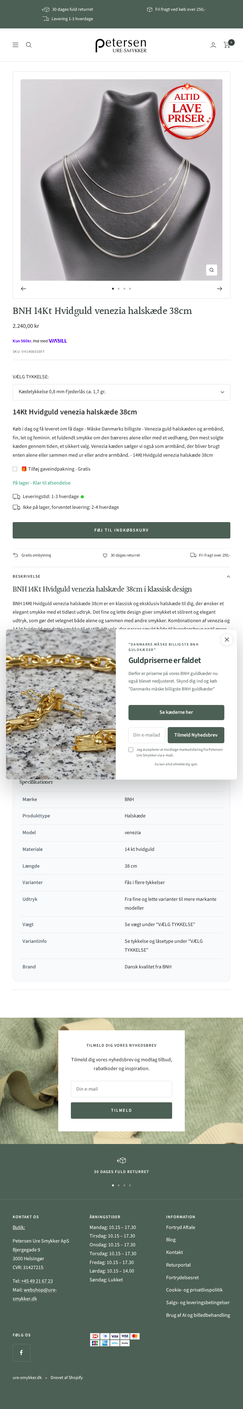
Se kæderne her (176, 712)
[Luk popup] (227, 639)
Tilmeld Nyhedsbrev (196, 735)
